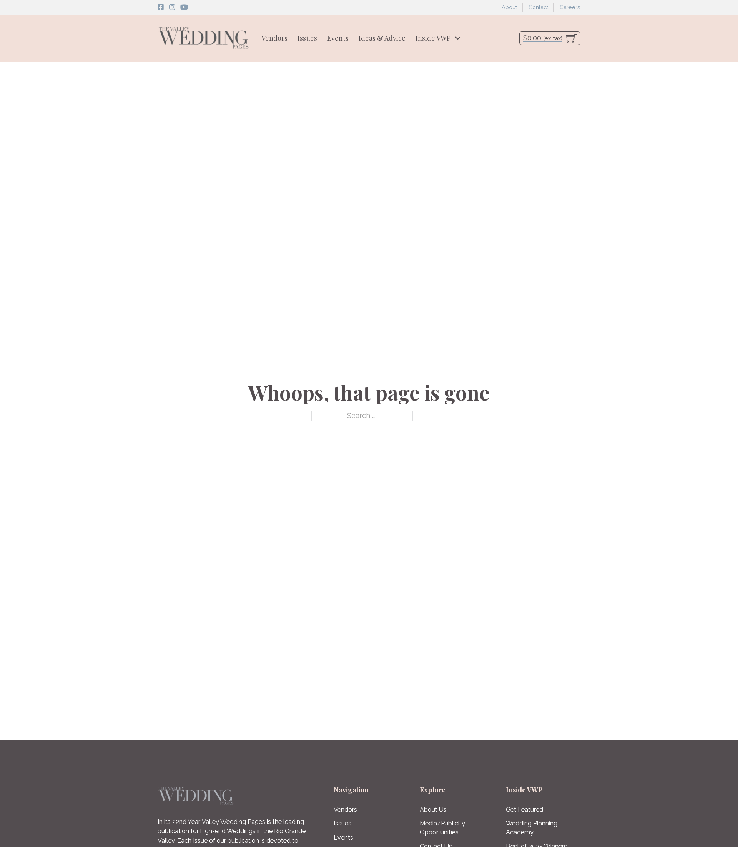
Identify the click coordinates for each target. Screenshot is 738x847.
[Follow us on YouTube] (184, 7)
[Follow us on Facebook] (161, 7)
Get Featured (524, 809)
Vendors (274, 38)
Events (338, 38)
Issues (307, 38)
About (509, 7)
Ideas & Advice (382, 38)
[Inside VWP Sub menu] (457, 38)
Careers (570, 7)
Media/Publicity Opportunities (442, 828)
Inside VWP (433, 38)
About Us (433, 809)
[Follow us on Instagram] (172, 7)
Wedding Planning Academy (531, 828)
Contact (538, 7)
